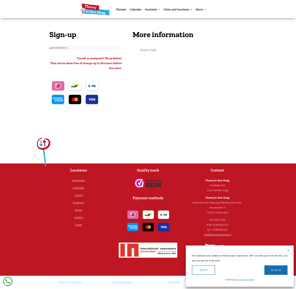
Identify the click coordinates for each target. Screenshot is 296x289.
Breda (78, 210)
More (199, 9)
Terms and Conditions (70, 282)
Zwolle (78, 225)
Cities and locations (176, 9)
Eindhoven (78, 202)
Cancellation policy (122, 282)
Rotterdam (78, 188)
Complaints (174, 282)
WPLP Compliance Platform (244, 280)
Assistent (151, 9)
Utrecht (78, 195)
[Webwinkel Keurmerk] (148, 187)
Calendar (136, 9)
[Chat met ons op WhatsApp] (7, 281)
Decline (203, 269)
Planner (121, 9)
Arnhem (78, 217)
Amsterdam (78, 180)
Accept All (276, 269)
